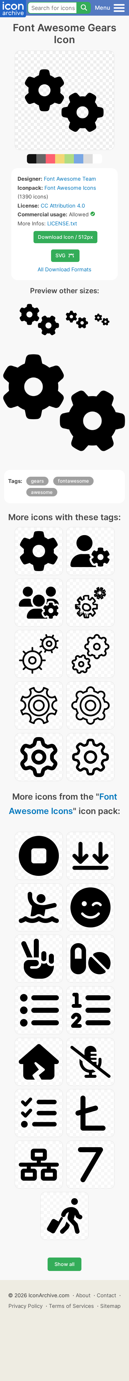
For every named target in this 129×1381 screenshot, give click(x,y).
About (83, 1295)
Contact (106, 1295)
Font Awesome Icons (70, 188)
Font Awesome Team (70, 179)
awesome (42, 492)
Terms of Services (71, 1306)
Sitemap (110, 1306)
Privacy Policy (25, 1306)
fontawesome (73, 481)
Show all (64, 1264)
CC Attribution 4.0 (63, 206)
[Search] (83, 8)
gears (37, 481)
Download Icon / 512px (65, 237)
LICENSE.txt (62, 223)
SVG (60, 255)
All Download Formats (64, 269)
